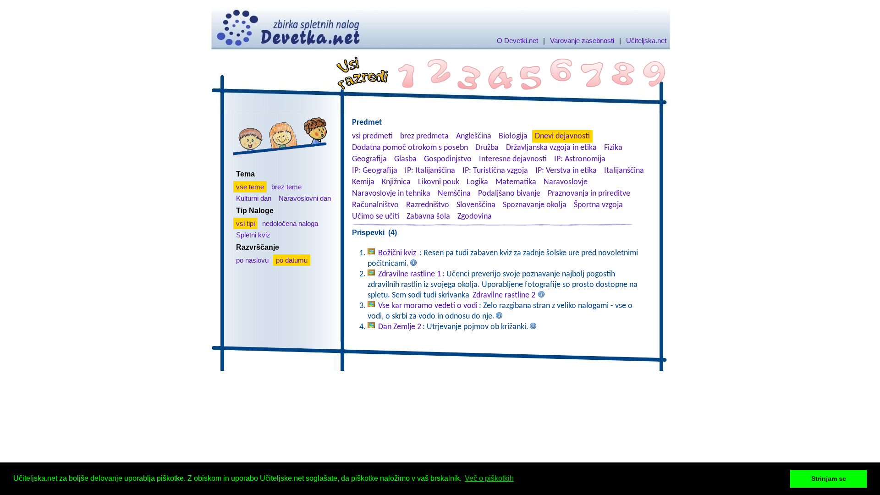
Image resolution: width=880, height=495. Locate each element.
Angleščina (473, 136)
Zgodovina (474, 216)
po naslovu (252, 260)
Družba (487, 147)
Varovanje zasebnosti (582, 40)
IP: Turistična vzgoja (495, 170)
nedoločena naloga (290, 223)
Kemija (363, 182)
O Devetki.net (517, 40)
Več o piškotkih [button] (489, 478)
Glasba (405, 159)
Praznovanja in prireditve (589, 193)
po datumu (292, 260)
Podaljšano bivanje (509, 193)
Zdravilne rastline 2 (504, 295)
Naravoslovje (566, 182)
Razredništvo (427, 205)
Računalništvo (375, 205)
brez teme (286, 187)
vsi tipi (245, 223)
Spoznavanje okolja (534, 205)
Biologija (513, 136)
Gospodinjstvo (448, 159)
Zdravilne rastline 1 (409, 274)
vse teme (250, 187)
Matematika (515, 182)
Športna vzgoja (598, 205)
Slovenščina (475, 205)
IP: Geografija (374, 170)
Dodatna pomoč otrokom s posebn (410, 147)
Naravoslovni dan (305, 198)
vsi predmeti (372, 136)
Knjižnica (396, 182)
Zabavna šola (428, 216)
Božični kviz (398, 253)
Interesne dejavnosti (513, 159)
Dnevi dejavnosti (562, 136)
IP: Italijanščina (430, 170)
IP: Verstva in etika (566, 170)
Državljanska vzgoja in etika (551, 147)
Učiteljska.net (646, 40)
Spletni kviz (253, 235)
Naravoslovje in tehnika (391, 193)
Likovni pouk (438, 182)
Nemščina (454, 193)
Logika (477, 182)
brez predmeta (424, 136)
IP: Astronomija (579, 159)
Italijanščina (624, 170)
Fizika (613, 147)
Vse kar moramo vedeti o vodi (428, 306)
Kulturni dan (253, 198)
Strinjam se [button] (828, 478)
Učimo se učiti (375, 216)
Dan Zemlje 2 (399, 327)
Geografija (369, 159)
